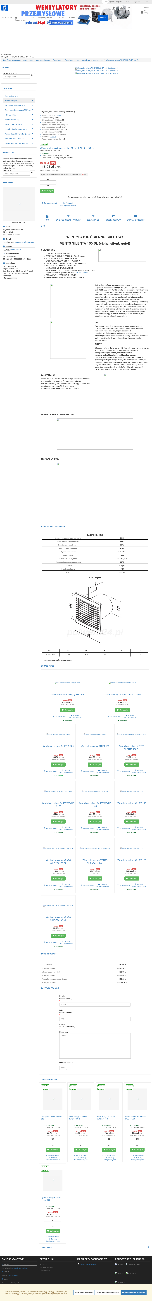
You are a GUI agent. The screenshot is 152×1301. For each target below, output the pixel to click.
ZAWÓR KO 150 (82, 273)
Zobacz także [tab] (93, 220)
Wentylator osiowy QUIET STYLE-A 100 (58, 805)
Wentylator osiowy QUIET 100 (95, 745)
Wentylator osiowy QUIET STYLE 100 (95, 805)
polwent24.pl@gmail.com (24, 242)
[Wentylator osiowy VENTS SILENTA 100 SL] (131, 734)
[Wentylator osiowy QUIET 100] (95, 734)
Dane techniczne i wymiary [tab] (68, 220)
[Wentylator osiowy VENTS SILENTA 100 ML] (58, 905)
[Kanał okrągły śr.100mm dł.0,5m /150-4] (109, 1099)
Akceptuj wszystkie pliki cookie (133, 1292)
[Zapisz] (32, 172)
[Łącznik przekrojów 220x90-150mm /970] (53, 1180)
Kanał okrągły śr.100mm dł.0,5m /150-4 (106, 1117)
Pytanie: (67, 1025)
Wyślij (63, 1068)
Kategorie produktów (46, 18)
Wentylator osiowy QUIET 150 (131, 803)
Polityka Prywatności (46, 1267)
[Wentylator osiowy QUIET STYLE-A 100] (58, 791)
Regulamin (43, 1265)
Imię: (65, 1011)
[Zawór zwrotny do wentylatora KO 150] (122, 682)
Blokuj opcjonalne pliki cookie (108, 1292)
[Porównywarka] (121, 7)
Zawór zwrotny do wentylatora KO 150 (122, 694)
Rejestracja (146, 2)
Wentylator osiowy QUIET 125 (131, 860)
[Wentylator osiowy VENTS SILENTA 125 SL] (95, 848)
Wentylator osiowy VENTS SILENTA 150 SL (122, 60)
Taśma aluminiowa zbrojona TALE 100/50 (135, 1117)
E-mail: (65, 997)
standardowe (98, 60)
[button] (128, 2)
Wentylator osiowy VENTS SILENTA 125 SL (95, 862)
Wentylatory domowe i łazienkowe (77, 60)
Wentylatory (57, 60)
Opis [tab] (47, 220)
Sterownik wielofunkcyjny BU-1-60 (67, 694)
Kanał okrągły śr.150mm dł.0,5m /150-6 (78, 1117)
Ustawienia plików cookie (84, 1292)
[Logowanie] (113, 7)
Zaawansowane (7, 80)
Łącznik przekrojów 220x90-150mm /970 (51, 1198)
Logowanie (137, 2)
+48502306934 (15, 249)
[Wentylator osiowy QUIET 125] (131, 848)
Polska (58, 115)
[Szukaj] (32, 75)
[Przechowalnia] (128, 7)
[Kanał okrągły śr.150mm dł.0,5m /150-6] (81, 1099)
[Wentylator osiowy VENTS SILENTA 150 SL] (58, 848)
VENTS (53, 136)
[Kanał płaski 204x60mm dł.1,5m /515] (53, 1099)
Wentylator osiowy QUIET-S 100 (58, 745)
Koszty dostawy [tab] (113, 220)
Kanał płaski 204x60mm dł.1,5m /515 (53, 1117)
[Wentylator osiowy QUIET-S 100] (58, 734)
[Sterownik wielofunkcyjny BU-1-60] (67, 682)
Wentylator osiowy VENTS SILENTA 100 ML (58, 919)
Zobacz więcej (46, 1247)
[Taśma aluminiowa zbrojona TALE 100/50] (137, 1099)
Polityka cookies (45, 1270)
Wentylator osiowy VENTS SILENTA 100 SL (131, 747)
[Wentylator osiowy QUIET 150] (131, 791)
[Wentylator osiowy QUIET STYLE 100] (95, 791)
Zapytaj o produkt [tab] (136, 220)
